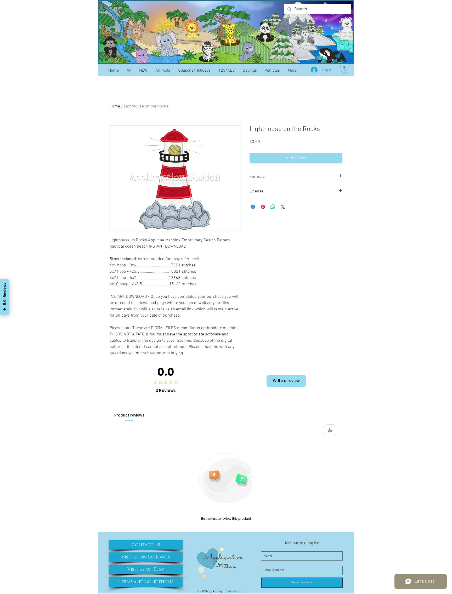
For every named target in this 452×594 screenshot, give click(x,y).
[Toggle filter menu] (330, 430)
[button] (344, 70)
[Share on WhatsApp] (273, 207)
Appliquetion (224, 557)
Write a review (286, 380)
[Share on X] (283, 207)
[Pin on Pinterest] (263, 207)
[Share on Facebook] (253, 207)
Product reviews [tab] (129, 415)
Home (115, 106)
